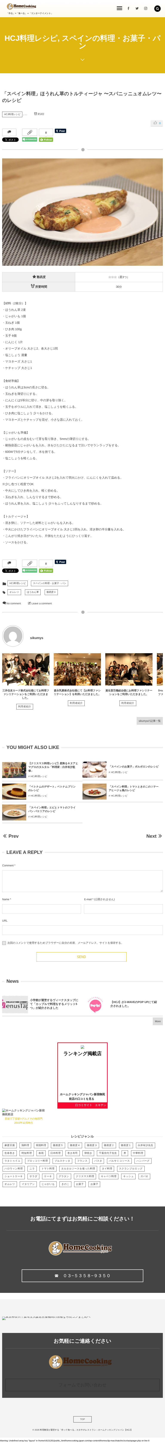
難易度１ (126, 1145)
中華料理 (138, 1153)
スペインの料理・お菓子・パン (49, 583)
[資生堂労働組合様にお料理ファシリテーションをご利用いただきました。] (129, 669)
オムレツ (14, 592)
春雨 (41, 1153)
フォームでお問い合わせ (82, 1385)
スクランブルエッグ (131, 1168)
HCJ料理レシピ (12, 114)
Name (5, 899)
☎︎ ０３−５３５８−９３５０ (82, 1275)
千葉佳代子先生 (108, 1153)
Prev (13, 836)
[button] (157, 8)
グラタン (64, 1176)
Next (151, 836)
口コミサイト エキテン (90, 1105)
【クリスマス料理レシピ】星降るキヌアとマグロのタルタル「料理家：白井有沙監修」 (53, 767)
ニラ (32, 1168)
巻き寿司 (72, 1153)
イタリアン (28, 1184)
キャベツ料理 (108, 1176)
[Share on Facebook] (128, 8)
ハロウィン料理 (14, 1168)
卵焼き (88, 1153)
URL (5, 920)
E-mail (88, 899)
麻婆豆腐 (10, 1145)
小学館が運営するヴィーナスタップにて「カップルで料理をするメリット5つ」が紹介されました (54, 1003)
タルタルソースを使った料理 (78, 1168)
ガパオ (144, 1176)
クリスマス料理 (85, 1176)
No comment (13, 603)
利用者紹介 (24, 706)
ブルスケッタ (62, 1161)
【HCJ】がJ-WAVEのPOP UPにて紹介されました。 (133, 1004)
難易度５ (58, 1145)
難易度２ (109, 1145)
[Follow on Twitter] (137, 8)
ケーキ (48, 1176)
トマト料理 (48, 1168)
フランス (82, 1161)
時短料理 (26, 1153)
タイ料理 (107, 1168)
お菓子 (80, 1184)
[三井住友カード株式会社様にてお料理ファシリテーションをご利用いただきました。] (25, 669)
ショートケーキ (14, 1176)
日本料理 (55, 1153)
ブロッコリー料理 (37, 1161)
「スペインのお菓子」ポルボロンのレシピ (134, 766)
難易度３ (51, 592)
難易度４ (75, 1145)
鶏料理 (25, 1145)
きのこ (65, 1184)
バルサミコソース (119, 1161)
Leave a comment (42, 603)
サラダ (33, 1176)
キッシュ (128, 1176)
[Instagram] (145, 8)
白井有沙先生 (145, 1145)
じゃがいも (48, 1184)
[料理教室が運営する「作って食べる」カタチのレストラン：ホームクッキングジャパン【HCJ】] (21, 6)
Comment (8, 865)
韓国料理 (41, 1145)
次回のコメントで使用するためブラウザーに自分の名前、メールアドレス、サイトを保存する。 (65, 943)
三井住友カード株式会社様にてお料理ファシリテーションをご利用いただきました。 (25, 694)
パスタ (98, 1161)
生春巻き (10, 1153)
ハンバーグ (143, 1161)
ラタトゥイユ (12, 1161)
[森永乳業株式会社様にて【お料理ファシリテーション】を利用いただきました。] (77, 669)
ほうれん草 (33, 592)
